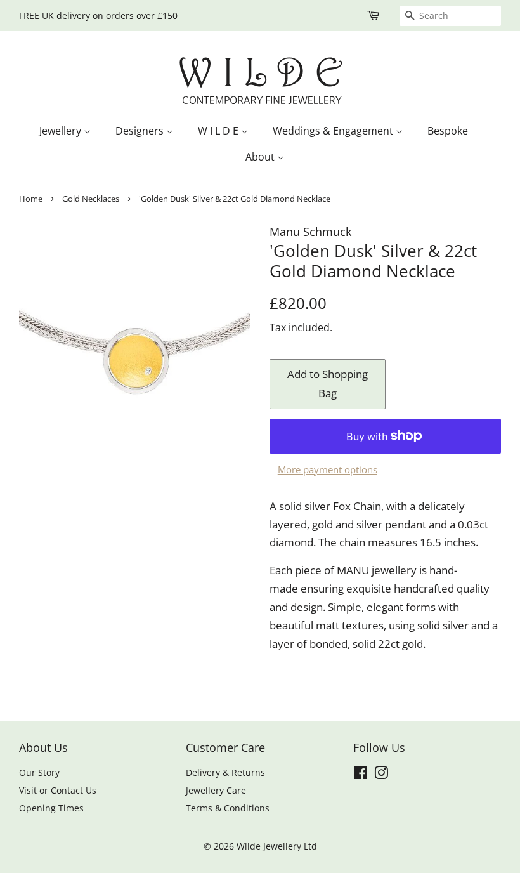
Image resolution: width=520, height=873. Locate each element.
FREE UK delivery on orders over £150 (98, 16)
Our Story (39, 772)
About (261, 157)
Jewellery (61, 131)
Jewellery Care (216, 790)
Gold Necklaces (90, 198)
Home (30, 198)
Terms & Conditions (228, 808)
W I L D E (219, 131)
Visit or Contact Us (57, 790)
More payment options (327, 469)
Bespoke (447, 131)
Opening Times (51, 808)
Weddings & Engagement (334, 131)
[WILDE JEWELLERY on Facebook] (360, 775)
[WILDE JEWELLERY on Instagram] (381, 775)
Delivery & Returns (225, 772)
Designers (140, 131)
